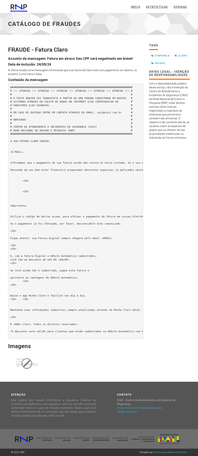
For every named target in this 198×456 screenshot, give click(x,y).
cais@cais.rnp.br (127, 411)
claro (182, 55)
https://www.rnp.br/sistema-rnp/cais (139, 407)
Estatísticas (157, 7)
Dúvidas (180, 7)
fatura (160, 63)
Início (135, 7)
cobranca (162, 55)
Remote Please (179, 452)
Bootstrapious (160, 452)
